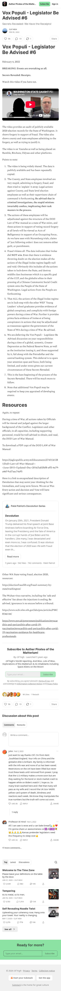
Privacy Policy (52, 683)
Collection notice (47, 970)
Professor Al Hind (17, 821)
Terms (34, 970)
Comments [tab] (9, 725)
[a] (53, 873)
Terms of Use (44, 681)
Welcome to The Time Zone (18, 870)
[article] (30, 877)
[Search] (56, 862)
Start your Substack (23, 977)
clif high (13, 29)
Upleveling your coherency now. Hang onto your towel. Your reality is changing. (23, 914)
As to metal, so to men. (13, 894)
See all (8, 929)
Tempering (8, 890)
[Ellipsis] (57, 751)
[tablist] (14, 725)
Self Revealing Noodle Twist (18, 908)
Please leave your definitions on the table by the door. (22, 875)
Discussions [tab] (24, 862)
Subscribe (44, 4)
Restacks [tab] (21, 725)
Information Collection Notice (29, 683)
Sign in (55, 4)
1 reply (15, 812)
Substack (16, 985)
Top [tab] (5, 862)
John (11, 751)
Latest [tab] (13, 862)
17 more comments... (12, 848)
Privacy (26, 970)
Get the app (44, 977)
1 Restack (35, 694)
